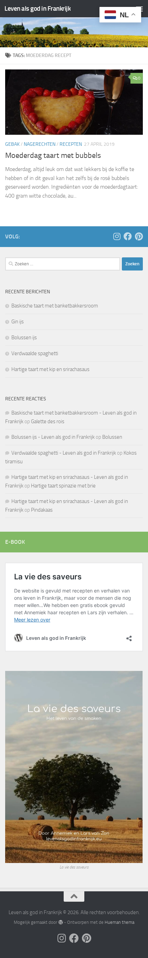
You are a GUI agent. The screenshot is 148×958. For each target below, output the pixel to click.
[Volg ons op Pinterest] (139, 236)
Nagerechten (39, 144)
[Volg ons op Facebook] (128, 236)
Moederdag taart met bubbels (53, 155)
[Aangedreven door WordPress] (60, 922)
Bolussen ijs (24, 337)
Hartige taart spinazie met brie (63, 486)
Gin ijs (17, 322)
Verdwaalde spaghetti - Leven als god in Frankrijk (63, 453)
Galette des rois (47, 421)
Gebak (12, 144)
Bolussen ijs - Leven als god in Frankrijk (53, 437)
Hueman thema (119, 922)
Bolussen (112, 437)
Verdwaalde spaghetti (34, 353)
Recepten (71, 144)
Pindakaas (42, 510)
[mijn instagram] (117, 236)
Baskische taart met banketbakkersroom (54, 306)
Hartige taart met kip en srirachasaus (50, 369)
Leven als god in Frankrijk (37, 8)
